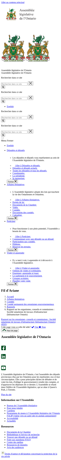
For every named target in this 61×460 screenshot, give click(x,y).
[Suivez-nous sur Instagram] (2, 344)
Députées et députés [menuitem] (16, 150)
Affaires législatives (15, 299)
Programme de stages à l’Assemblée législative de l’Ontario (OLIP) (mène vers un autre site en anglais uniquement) (33, 414)
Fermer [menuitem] (11, 182)
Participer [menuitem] (11, 221)
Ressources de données (17, 445)
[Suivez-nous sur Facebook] (3, 349)
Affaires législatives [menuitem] (15, 184)
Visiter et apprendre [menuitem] (15, 253)
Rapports (11, 307)
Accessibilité (12, 418)
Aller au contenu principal (12, 2)
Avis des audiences (15, 447)
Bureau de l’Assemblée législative (22, 405)
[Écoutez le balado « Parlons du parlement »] (2, 361)
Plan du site (6, 394)
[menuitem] (27, 165)
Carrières (11, 410)
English (10, 106)
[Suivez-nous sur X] (2, 352)
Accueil (10, 296)
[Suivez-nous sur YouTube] (3, 369)
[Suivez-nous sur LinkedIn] (3, 358)
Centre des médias (15, 442)
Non (43, 327)
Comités (10, 301)
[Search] (3, 87)
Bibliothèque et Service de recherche (23, 434)
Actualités (11, 421)
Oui (36, 327)
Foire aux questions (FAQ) (19, 439)
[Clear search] (30, 83)
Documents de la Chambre (19, 432)
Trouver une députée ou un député (22, 437)
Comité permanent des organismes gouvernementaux (30, 304)
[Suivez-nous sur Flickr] (2, 364)
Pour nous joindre (15, 408)
